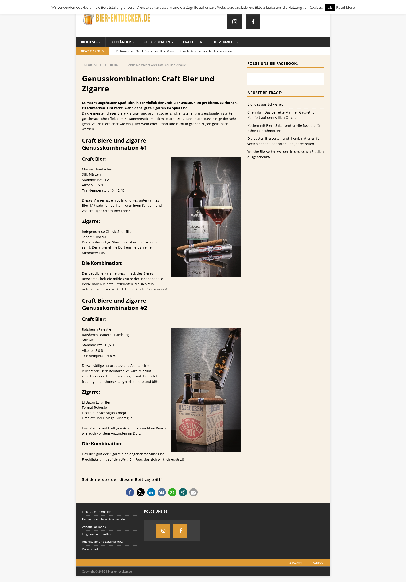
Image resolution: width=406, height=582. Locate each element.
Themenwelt (223, 42)
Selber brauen (157, 42)
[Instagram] (234, 21)
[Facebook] (253, 21)
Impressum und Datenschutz (102, 541)
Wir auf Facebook (94, 527)
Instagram (295, 562)
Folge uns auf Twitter (96, 534)
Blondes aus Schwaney (265, 104)
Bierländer (120, 42)
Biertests (89, 42)
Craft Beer (192, 42)
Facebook (318, 562)
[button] (130, 492)
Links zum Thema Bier (97, 512)
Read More (345, 7)
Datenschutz (91, 549)
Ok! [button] (330, 7)
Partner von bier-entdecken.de (103, 519)
